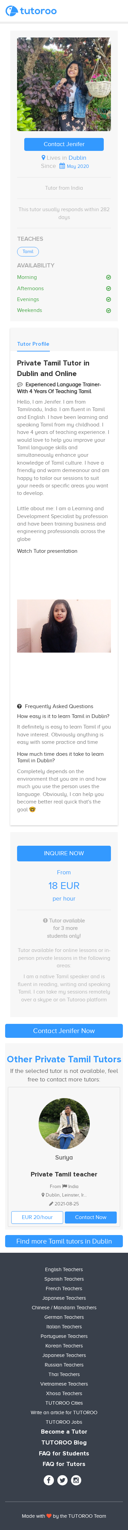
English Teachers (64, 1269)
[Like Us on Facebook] (49, 1480)
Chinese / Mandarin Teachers (64, 1307)
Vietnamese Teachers (64, 1384)
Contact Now (90, 1217)
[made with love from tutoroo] (49, 1516)
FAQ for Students (64, 1454)
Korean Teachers (64, 1345)
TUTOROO (80, 1516)
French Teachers (64, 1288)
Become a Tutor (64, 1432)
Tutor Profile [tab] (33, 344)
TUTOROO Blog (64, 1443)
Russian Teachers (64, 1365)
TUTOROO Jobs (64, 1422)
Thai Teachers (64, 1374)
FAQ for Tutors (64, 1464)
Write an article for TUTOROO (64, 1412)
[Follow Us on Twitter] (62, 1480)
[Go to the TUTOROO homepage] (31, 10)
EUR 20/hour (37, 1217)
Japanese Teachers (64, 1298)
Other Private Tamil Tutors (64, 1059)
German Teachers (64, 1317)
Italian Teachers (64, 1326)
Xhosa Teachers (64, 1393)
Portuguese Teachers (64, 1336)
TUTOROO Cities (64, 1403)
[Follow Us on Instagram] (76, 1480)
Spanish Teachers (64, 1279)
